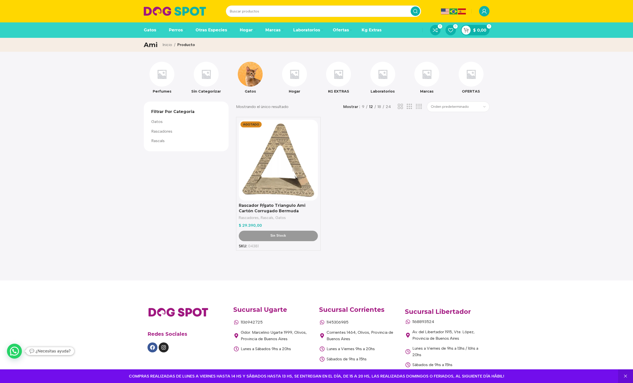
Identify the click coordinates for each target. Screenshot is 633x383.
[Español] (462, 11)
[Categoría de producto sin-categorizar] (206, 79)
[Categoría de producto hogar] (294, 79)
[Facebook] (152, 347)
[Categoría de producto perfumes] (162, 79)
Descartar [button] (625, 376)
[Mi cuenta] (484, 11)
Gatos (157, 121)
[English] (445, 11)
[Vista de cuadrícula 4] (419, 106)
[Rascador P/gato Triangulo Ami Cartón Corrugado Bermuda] (278, 160)
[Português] (453, 11)
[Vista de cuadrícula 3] (409, 106)
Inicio (167, 44)
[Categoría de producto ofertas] (471, 79)
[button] (14, 351)
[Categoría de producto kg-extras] (338, 79)
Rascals (158, 140)
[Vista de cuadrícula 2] (400, 106)
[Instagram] (164, 347)
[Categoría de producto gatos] (250, 79)
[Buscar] (415, 11)
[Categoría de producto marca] (427, 79)
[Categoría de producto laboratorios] (382, 79)
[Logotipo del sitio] (175, 10)
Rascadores (161, 131)
